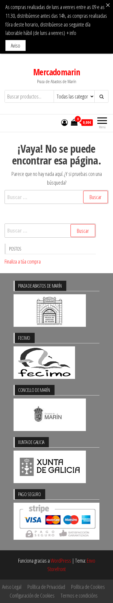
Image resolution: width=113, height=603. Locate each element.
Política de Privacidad (46, 586)
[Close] (108, 5)
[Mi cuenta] (64, 122)
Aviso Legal (11, 586)
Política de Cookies (88, 586)
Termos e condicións (79, 595)
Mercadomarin (56, 72)
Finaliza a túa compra (23, 261)
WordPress (61, 560)
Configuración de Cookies (32, 595)
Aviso (15, 45)
